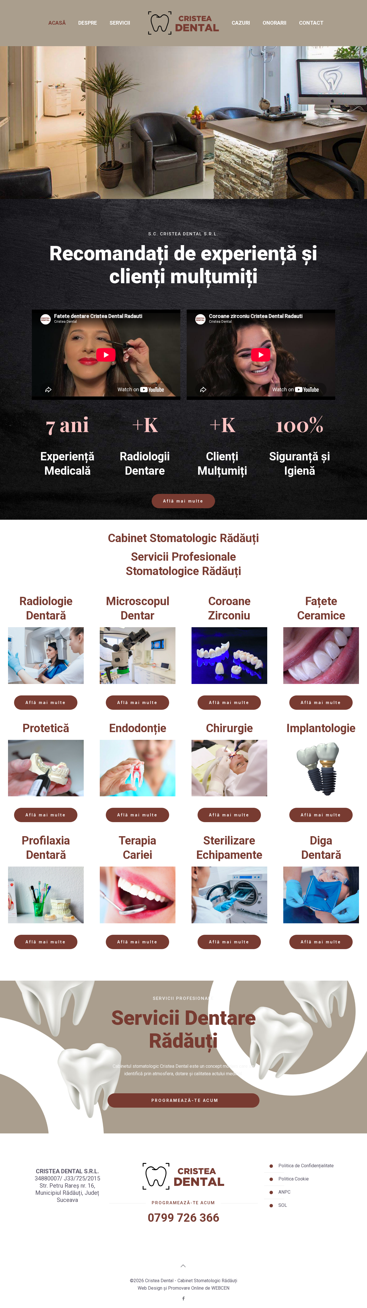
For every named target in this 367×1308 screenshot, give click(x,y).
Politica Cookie (293, 1179)
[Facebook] (183, 1298)
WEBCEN (220, 1288)
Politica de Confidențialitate (306, 1165)
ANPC (284, 1192)
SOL (282, 1205)
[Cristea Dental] (183, 23)
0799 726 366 (183, 1218)
